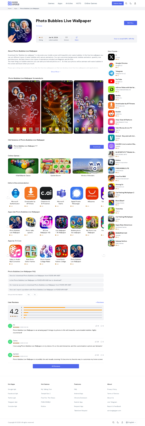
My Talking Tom (46, 389)
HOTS (78, 3)
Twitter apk (12, 398)
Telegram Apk (12, 402)
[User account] (135, 3)
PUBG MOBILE (46, 402)
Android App (78, 394)
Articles (69, 3)
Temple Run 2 (45, 394)
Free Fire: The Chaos (48, 398)
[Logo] (13, 3)
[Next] (100, 107)
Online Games (90, 3)
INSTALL (130, 23)
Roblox (43, 406)
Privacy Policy (112, 389)
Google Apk (12, 389)
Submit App (118, 3)
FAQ (75, 389)
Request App (78, 406)
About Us (110, 398)
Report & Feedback (114, 406)
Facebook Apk (13, 394)
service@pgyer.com (114, 411)
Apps (60, 3)
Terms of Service (113, 394)
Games (51, 3)
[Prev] (12, 107)
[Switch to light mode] (131, 3)
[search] (126, 3)
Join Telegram (112, 402)
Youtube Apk (12, 406)
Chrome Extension (80, 398)
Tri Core (39, 26)
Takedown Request (80, 411)
